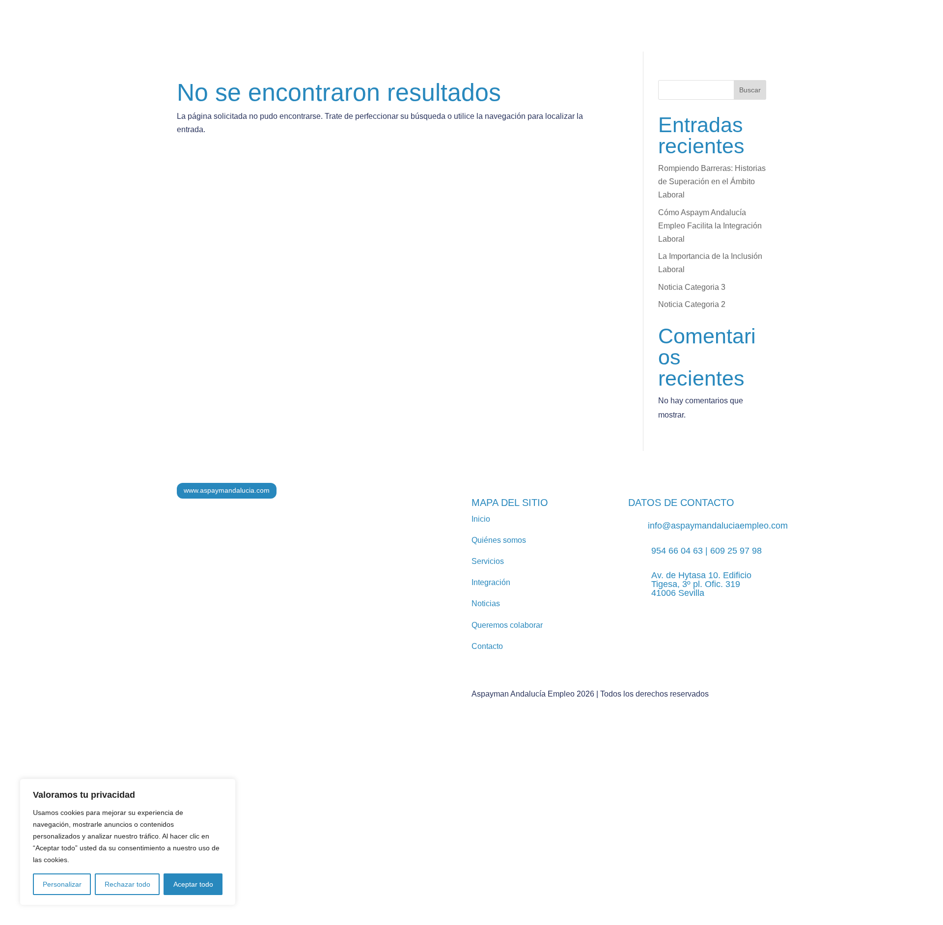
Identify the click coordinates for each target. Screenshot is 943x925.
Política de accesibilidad (571, 830)
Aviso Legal (349, 830)
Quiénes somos (272, 34)
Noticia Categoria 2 (691, 304)
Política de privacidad (413, 830)
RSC (502, 34)
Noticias (455, 34)
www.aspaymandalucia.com (227, 490)
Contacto (874, 34)
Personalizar (62, 884)
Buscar (750, 90)
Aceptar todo (193, 884)
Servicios (334, 34)
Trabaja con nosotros (570, 34)
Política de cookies (490, 830)
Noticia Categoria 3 (691, 287)
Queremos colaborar (507, 625)
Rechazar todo (127, 884)
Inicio (481, 519)
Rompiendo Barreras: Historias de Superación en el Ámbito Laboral (712, 181)
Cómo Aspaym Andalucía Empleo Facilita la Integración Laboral (710, 225)
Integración (401, 34)
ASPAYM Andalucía (668, 34)
